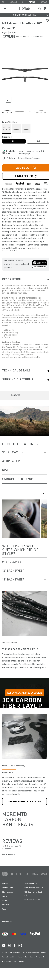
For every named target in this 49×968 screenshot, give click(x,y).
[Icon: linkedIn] (9, 945)
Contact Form (7, 888)
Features (15, 395)
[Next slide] (43, 493)
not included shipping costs (33, 37)
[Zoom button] (8, 99)
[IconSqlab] (32, 2)
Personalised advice (32, 899)
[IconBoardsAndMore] (5, 874)
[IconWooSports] (44, 2)
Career (4, 900)
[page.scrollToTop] (45, 961)
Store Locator (7, 892)
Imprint (43, 953)
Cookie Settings (18, 961)
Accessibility (6, 961)
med (14, 141)
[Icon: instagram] (20, 945)
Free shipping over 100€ (33, 888)
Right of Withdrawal (37, 957)
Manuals (5, 905)
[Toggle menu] (5, 8)
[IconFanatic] (22, 2)
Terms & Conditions (9, 957)
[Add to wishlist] (47, 20)
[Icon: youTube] (3, 945)
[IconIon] (13, 2)
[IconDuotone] (3, 2)
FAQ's (4, 896)
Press (4, 909)
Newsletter (7, 921)
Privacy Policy (23, 957)
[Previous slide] (34, 493)
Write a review (8, 854)
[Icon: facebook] (14, 945)
